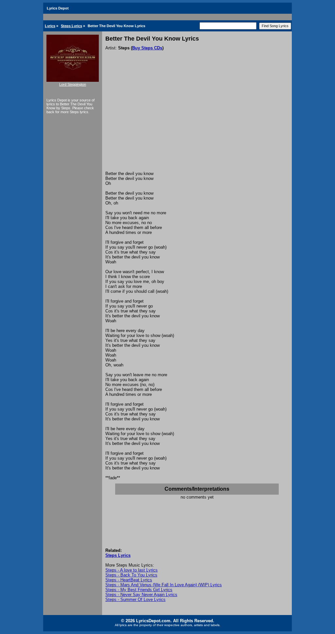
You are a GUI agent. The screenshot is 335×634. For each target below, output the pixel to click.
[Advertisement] (197, 122)
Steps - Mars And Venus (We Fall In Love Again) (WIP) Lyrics (163, 584)
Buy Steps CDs (147, 47)
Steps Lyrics (71, 26)
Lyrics (50, 26)
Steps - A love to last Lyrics (131, 570)
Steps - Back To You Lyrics (131, 574)
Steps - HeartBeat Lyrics (128, 579)
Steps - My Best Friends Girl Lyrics (138, 589)
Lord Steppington (72, 84)
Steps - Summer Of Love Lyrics (135, 599)
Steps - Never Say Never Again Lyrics (141, 594)
